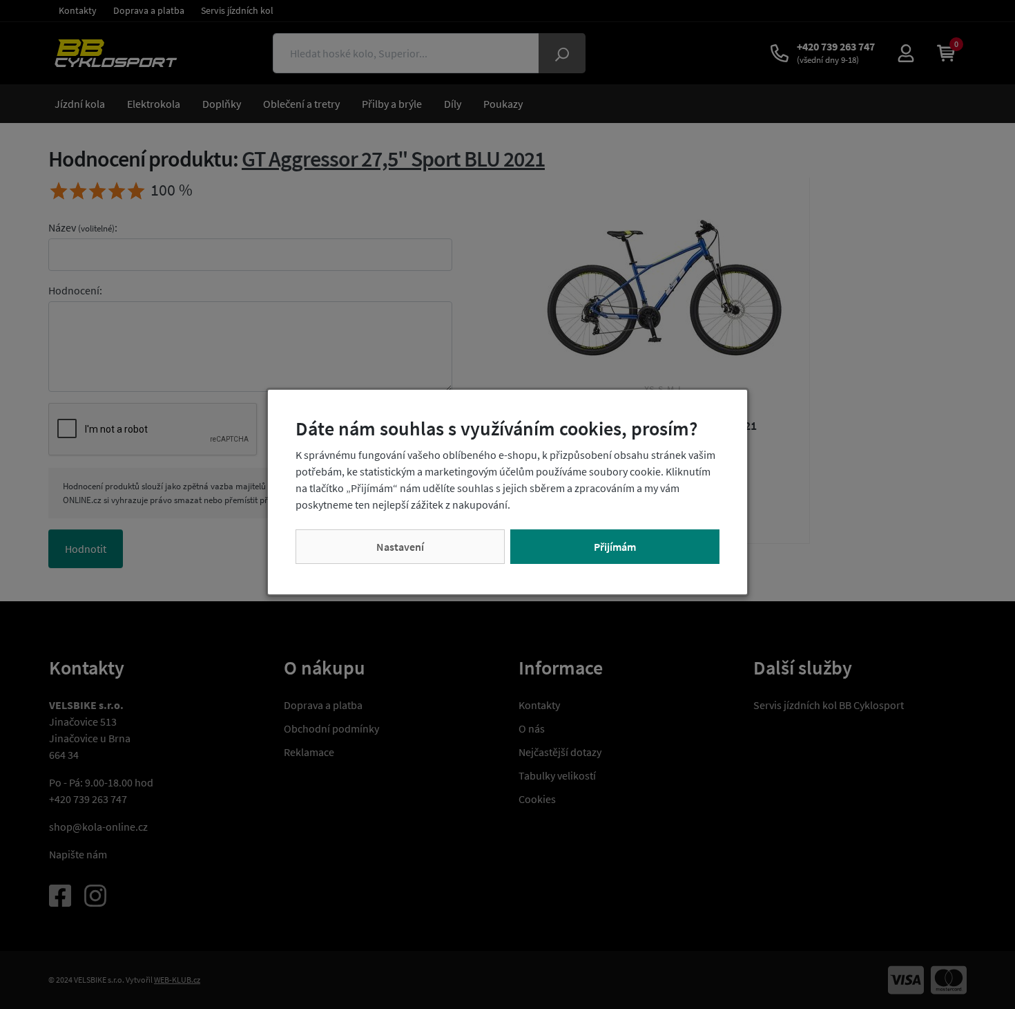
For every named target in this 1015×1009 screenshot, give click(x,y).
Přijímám (615, 547)
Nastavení (400, 547)
